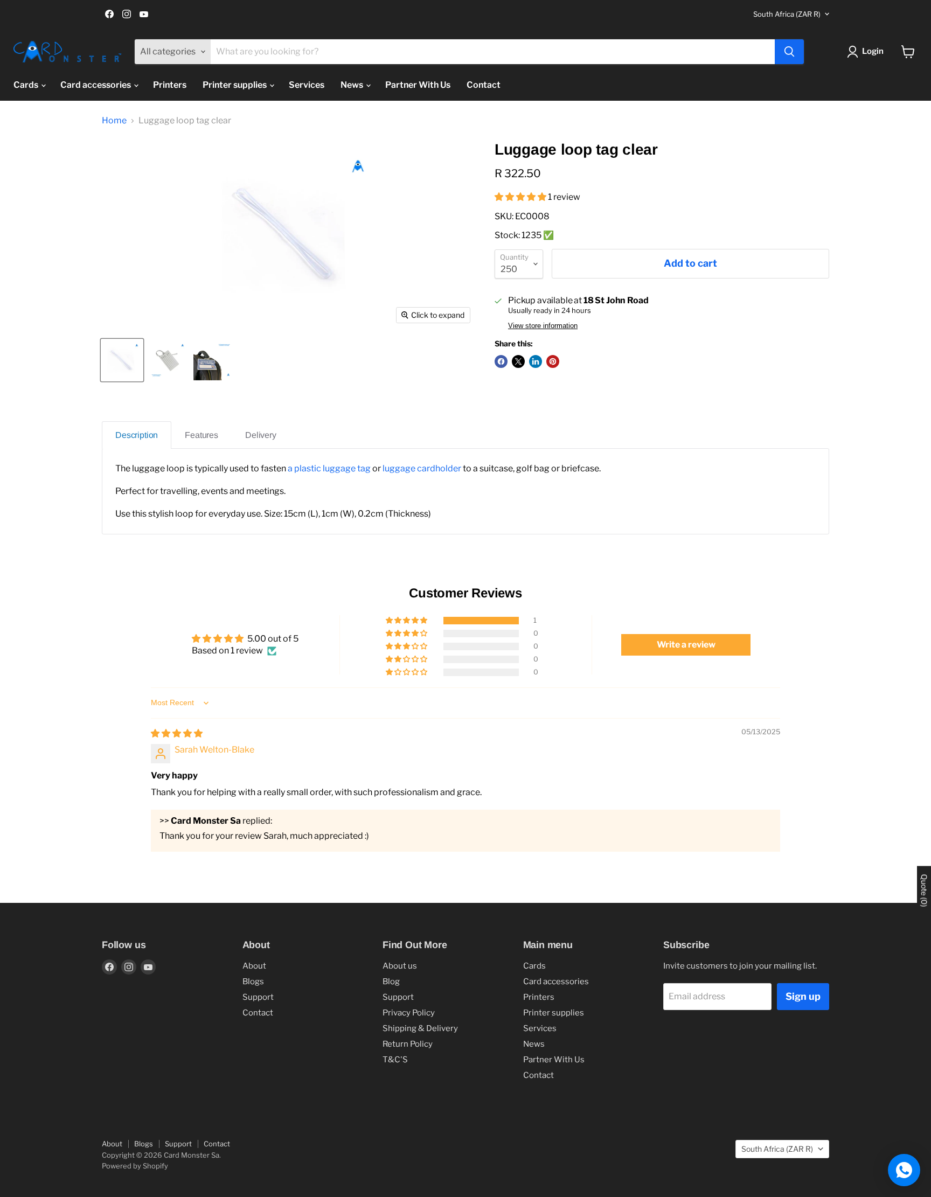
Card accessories (96, 85)
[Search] (789, 51)
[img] (177, 733)
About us (400, 966)
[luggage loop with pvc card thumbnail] (168, 360)
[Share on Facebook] (501, 361)
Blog (391, 981)
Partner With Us (417, 85)
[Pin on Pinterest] (552, 361)
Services (306, 85)
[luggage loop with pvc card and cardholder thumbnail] (213, 360)
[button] (521, 197)
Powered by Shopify (135, 1165)
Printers (169, 85)
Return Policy (408, 1044)
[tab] (136, 435)
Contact (484, 85)
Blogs (253, 981)
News (353, 85)
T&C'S (395, 1059)
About (254, 966)
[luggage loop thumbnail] (122, 360)
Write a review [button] (686, 644)
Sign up (803, 996)
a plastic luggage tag (329, 468)
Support (258, 997)
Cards (26, 85)
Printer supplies (235, 85)
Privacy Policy (409, 1013)
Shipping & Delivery (420, 1028)
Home (114, 121)
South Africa (787, 14)
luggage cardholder (423, 468)
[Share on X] (518, 361)
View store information (543, 326)
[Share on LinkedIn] (535, 361)
